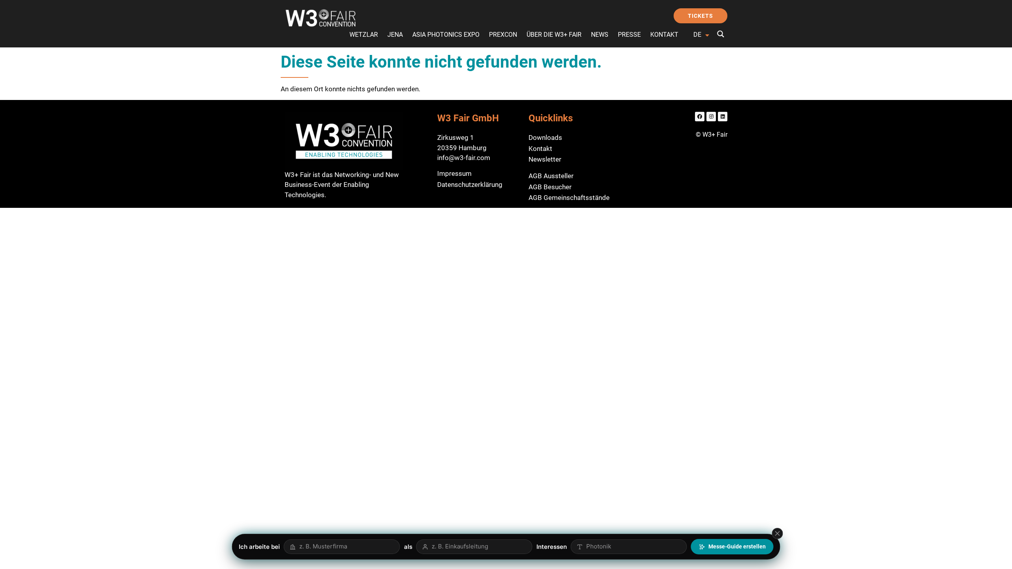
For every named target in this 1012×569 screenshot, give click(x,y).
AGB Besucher (550, 187)
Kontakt (664, 34)
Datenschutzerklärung (469, 184)
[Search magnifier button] (720, 34)
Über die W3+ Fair (554, 34)
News (599, 34)
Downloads (545, 137)
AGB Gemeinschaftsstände (569, 198)
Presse (629, 34)
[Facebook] (699, 116)
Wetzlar (363, 34)
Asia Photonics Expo (446, 34)
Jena (395, 34)
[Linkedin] (722, 116)
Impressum (454, 173)
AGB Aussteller (551, 176)
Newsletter (545, 159)
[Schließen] (777, 533)
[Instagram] (711, 116)
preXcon (503, 34)
